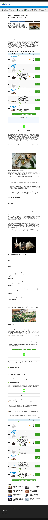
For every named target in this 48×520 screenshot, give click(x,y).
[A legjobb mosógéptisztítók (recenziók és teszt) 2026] (2, 10)
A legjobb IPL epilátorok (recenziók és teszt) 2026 (43, 10)
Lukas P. (9, 18)
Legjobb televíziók (4, 510)
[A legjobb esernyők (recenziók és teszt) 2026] (27, 499)
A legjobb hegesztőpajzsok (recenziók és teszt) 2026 (21, 10)
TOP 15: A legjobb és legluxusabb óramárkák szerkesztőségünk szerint (35, 487)
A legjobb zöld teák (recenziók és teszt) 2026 (18, 487)
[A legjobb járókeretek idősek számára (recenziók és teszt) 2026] (27, 495)
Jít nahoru (39, 417)
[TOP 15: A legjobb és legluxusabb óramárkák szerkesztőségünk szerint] (27, 487)
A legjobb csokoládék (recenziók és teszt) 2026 (18, 491)
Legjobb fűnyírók (4, 513)
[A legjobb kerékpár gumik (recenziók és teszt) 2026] (10, 10)
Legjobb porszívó (4, 514)
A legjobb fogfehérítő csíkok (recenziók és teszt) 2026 (34, 491)
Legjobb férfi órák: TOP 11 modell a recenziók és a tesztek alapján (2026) (18, 499)
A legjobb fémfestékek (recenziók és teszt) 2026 (28, 10)
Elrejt (26, 117)
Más (8, 13)
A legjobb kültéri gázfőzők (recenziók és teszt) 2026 (36, 10)
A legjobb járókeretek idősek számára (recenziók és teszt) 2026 (35, 495)
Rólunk (14, 508)
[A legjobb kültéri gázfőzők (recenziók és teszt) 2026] (32, 10)
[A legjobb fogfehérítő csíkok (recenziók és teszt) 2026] (27, 491)
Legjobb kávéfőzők (4, 511)
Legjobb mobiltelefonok (5, 508)
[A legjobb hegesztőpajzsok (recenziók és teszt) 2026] (17, 10)
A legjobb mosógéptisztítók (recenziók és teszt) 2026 (6, 10)
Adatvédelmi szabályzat (16, 509)
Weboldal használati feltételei (17, 506)
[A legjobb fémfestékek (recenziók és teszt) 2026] (24, 10)
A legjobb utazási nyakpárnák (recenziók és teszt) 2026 (17, 495)
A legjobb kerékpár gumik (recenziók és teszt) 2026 (13, 10)
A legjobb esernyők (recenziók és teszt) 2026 (35, 499)
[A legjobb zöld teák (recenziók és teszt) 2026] (10, 487)
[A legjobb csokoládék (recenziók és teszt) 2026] (10, 491)
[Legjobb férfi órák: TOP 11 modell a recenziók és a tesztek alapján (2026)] (10, 499)
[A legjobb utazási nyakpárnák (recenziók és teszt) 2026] (10, 495)
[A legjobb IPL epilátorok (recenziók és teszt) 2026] (39, 10)
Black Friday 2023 (4, 516)
